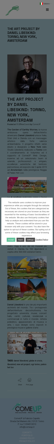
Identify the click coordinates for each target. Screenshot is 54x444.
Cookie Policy (42, 239)
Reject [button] (20, 240)
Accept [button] (11, 240)
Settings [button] (30, 240)
